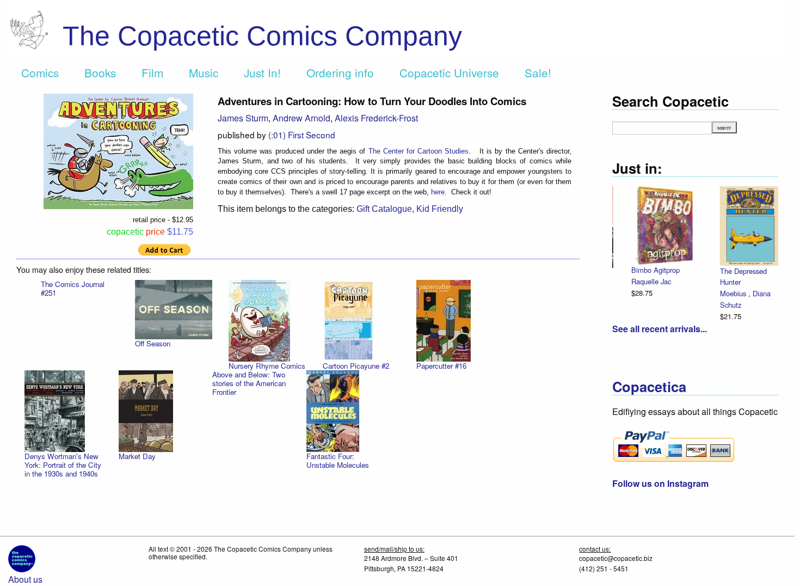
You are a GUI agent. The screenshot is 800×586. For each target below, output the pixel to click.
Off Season (152, 343)
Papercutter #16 (441, 366)
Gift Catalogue (384, 208)
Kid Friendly (439, 208)
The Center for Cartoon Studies (418, 151)
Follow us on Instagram (660, 483)
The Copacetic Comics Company (262, 36)
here (438, 192)
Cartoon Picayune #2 (356, 366)
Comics (40, 72)
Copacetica (649, 386)
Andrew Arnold (301, 118)
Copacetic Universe (449, 72)
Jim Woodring (730, 281)
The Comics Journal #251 (72, 288)
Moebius (645, 293)
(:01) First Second (301, 135)
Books (100, 72)
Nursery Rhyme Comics (267, 366)
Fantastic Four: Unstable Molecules (337, 460)
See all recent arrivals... (659, 328)
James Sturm (243, 118)
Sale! (538, 72)
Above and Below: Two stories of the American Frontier (249, 383)
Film (152, 72)
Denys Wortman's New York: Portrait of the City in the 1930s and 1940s (62, 465)
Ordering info (340, 72)
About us (25, 579)
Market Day (137, 456)
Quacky (720, 270)
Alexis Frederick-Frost (376, 118)
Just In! (262, 72)
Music (203, 72)
